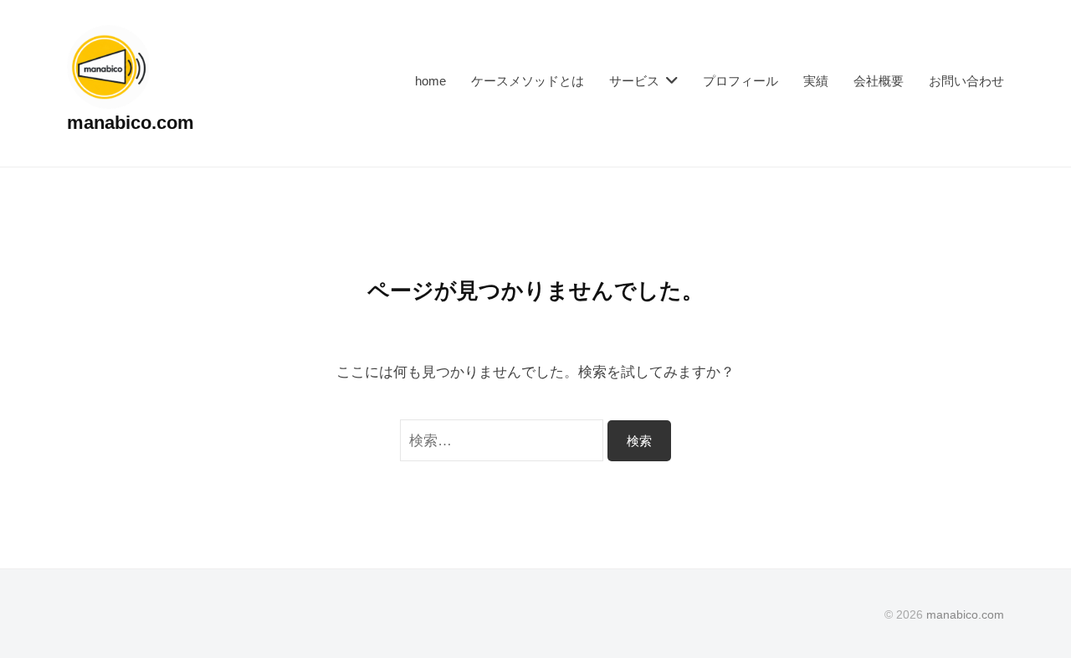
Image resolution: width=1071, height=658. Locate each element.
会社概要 (878, 81)
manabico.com (130, 122)
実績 (815, 81)
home (430, 81)
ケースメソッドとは (527, 81)
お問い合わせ (966, 81)
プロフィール (740, 81)
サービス (634, 81)
